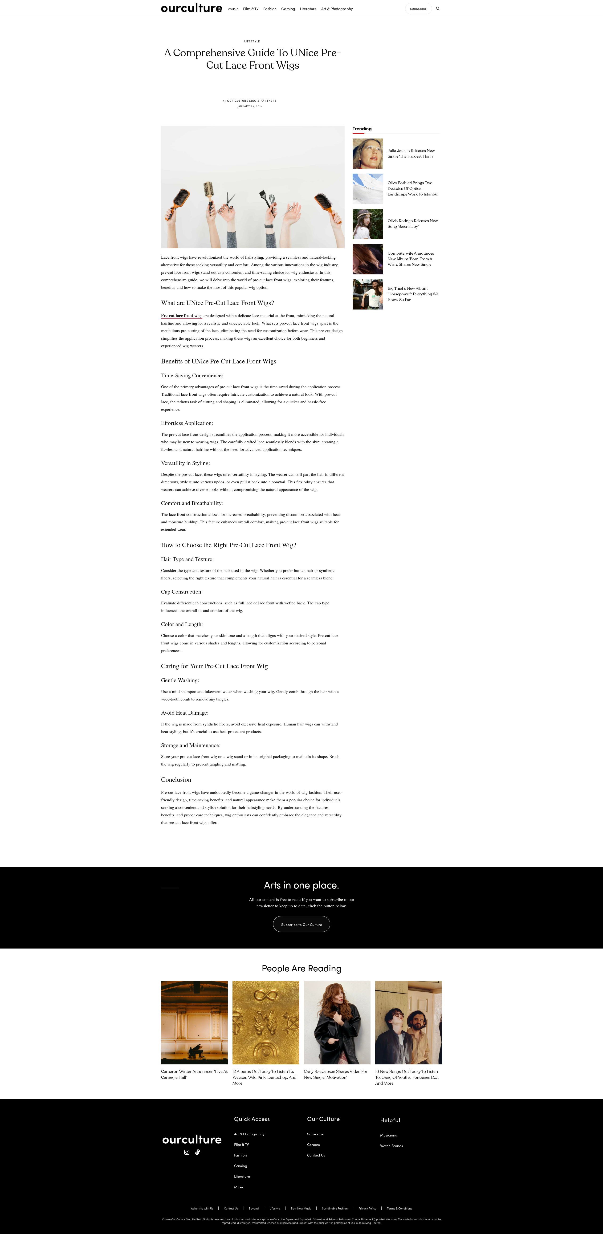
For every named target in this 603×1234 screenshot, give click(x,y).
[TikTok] (197, 1152)
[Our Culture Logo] (191, 7)
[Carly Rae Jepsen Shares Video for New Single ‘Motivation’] (337, 1022)
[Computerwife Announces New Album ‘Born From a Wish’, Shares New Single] (368, 259)
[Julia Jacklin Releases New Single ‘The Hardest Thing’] (368, 153)
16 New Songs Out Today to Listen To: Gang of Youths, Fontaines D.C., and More (407, 1078)
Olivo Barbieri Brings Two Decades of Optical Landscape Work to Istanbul (413, 188)
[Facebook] (245, 87)
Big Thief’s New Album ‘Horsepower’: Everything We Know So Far (413, 294)
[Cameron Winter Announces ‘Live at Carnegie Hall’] (194, 1022)
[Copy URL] (277, 87)
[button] (437, 8)
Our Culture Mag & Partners (252, 100)
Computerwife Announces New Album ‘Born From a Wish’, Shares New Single (411, 259)
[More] (288, 87)
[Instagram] (186, 1152)
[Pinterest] (256, 87)
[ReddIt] (266, 87)
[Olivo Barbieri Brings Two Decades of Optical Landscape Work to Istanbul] (368, 189)
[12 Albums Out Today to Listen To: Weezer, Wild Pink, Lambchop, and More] (265, 1022)
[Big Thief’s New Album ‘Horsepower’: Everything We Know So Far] (368, 294)
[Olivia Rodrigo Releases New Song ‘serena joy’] (368, 224)
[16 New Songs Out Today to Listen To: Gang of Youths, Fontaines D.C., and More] (408, 1022)
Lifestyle (252, 41)
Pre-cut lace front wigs (181, 315)
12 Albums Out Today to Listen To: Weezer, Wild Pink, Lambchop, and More (264, 1078)
